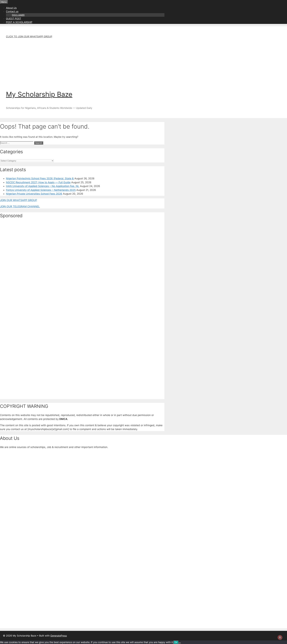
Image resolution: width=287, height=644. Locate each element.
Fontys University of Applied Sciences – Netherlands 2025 (41, 190)
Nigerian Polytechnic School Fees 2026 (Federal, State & (40, 178)
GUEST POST (13, 18)
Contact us (12, 11)
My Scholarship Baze (39, 94)
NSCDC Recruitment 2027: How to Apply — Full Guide (38, 182)
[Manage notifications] (280, 637)
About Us (11, 7)
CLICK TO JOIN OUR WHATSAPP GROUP (29, 36)
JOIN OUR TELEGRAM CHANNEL (20, 206)
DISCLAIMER (18, 15)
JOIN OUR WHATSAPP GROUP (18, 200)
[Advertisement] (88, 62)
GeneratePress (58, 635)
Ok (176, 642)
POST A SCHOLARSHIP (19, 22)
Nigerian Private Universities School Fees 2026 (34, 193)
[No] (179, 643)
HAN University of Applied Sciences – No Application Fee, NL (42, 186)
